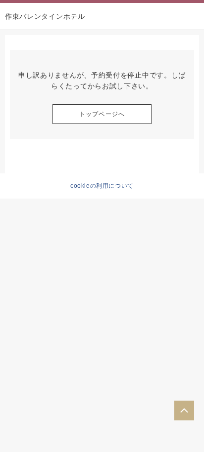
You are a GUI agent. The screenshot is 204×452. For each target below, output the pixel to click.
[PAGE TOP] (184, 410)
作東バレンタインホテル (45, 16)
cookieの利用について (102, 185)
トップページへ (102, 114)
